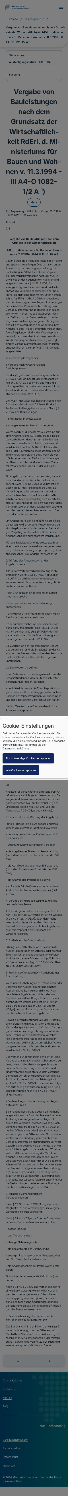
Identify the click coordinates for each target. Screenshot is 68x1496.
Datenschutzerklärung (16, 748)
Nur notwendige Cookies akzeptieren (28, 758)
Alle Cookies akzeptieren (21, 770)
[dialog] (34, 748)
